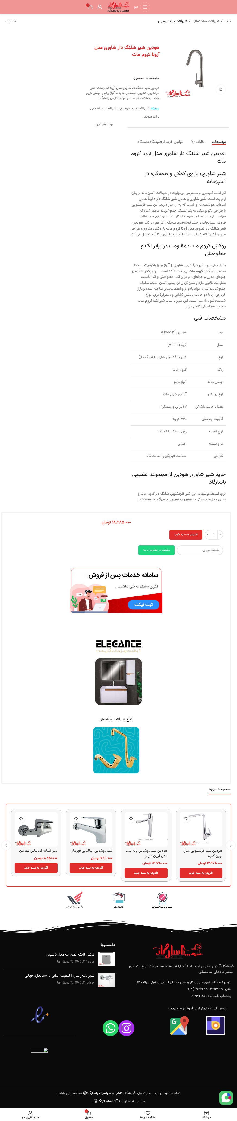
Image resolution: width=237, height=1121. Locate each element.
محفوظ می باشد (90, 1093)
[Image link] (116, 590)
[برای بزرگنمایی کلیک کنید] (220, 89)
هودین (147, 117)
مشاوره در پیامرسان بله (156, 550)
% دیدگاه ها (65, 961)
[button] (201, 873)
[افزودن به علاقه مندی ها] (186, 819)
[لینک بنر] (162, 900)
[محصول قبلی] (15, 21)
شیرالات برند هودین (172, 21)
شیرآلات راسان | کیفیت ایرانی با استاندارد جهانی (59, 976)
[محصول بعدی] (5, 21)
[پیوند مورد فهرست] (178, 982)
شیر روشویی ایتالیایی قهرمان (91, 851)
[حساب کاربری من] (99, 7)
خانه (227, 21)
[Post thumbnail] (106, 959)
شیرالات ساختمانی (206, 21)
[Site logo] (118, 7)
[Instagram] (126, 1028)
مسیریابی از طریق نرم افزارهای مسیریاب (197, 1008)
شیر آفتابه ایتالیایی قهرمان (38, 851)
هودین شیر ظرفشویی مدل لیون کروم (202, 853)
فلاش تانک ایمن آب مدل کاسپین (70, 955)
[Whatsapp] (110, 1028)
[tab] (219, 142)
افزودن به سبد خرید (186, 534)
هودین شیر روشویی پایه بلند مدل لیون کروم (147, 853)
